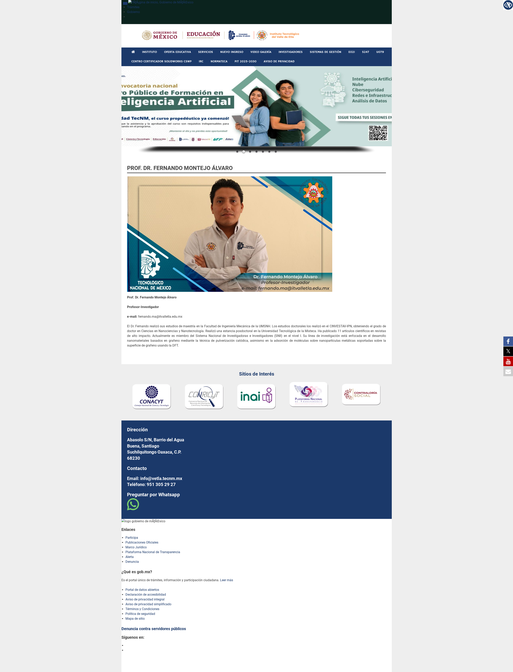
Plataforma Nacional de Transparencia (152, 552)
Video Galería (260, 52)
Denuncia (132, 562)
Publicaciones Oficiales (141, 542)
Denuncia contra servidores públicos (153, 628)
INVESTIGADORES (291, 52)
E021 (351, 52)
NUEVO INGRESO (231, 52)
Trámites (133, 7)
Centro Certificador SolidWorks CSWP (161, 61)
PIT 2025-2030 (245, 61)
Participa (131, 538)
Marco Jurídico (136, 547)
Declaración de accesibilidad (145, 594)
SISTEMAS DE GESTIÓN (325, 52)
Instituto (149, 52)
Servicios (205, 52)
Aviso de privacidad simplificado (148, 604)
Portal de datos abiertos (142, 590)
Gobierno (133, 12)
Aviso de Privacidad (279, 61)
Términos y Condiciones (142, 609)
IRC (201, 61)
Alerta (129, 557)
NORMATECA (219, 61)
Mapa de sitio (135, 618)
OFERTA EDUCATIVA (177, 52)
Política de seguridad (140, 614)
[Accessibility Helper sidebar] (508, 5)
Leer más (226, 580)
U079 (380, 52)
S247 (365, 52)
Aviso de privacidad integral (145, 599)
